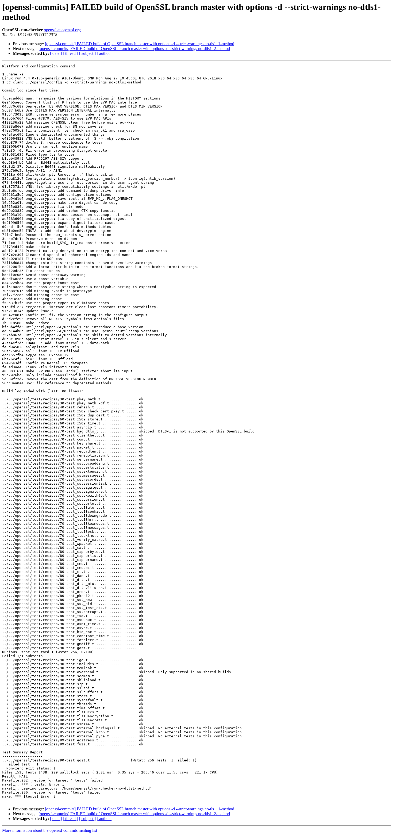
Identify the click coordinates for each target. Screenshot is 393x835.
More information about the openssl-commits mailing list (49, 830)
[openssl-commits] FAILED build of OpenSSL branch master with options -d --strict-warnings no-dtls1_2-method (134, 48)
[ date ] (56, 53)
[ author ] (104, 53)
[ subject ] (87, 53)
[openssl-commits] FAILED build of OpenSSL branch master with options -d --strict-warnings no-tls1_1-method (139, 43)
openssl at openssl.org (62, 30)
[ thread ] (70, 53)
